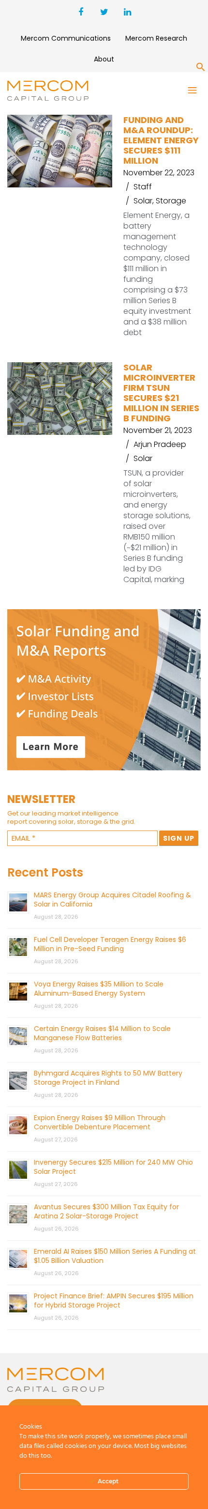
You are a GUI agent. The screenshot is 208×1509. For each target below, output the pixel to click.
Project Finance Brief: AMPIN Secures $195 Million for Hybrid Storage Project (113, 1300)
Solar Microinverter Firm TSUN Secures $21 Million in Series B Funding (161, 392)
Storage (171, 200)
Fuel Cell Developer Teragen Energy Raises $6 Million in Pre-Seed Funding (110, 944)
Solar (143, 200)
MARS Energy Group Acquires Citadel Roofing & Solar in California (112, 899)
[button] (201, 69)
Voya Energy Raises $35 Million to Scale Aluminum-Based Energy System (98, 988)
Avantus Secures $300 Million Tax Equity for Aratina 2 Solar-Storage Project (106, 1211)
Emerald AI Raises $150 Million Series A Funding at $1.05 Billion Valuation (115, 1256)
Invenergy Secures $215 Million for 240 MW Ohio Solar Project (113, 1166)
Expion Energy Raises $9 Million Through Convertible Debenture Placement (99, 1122)
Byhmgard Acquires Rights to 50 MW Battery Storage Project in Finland (108, 1077)
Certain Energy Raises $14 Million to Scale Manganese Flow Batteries (102, 1033)
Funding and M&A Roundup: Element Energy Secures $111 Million (161, 140)
